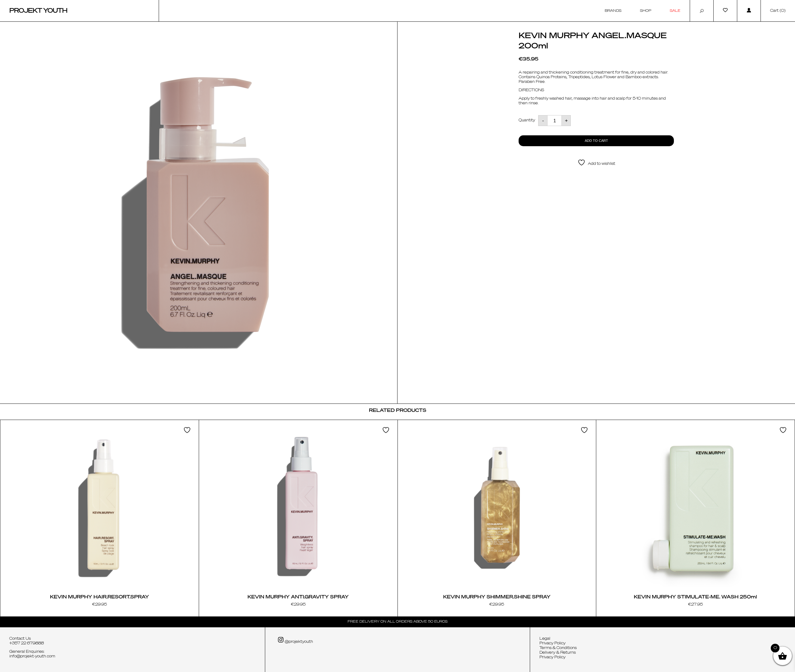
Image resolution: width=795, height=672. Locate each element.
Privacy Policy (552, 643)
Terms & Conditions (558, 648)
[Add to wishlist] (188, 430)
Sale (675, 10)
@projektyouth (298, 642)
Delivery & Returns (557, 653)
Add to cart (596, 140)
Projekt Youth (38, 11)
